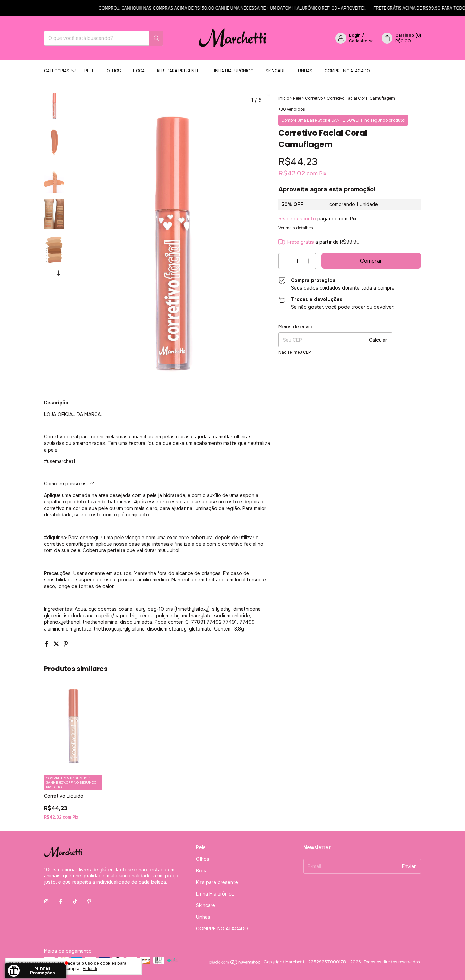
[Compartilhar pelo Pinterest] (65, 644)
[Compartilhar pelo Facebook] (47, 644)
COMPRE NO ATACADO (347, 71)
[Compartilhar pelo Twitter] (56, 644)
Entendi (90, 968)
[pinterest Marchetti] (89, 902)
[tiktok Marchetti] (75, 902)
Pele (89, 71)
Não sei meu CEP (294, 352)
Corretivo (314, 98)
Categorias (56, 71)
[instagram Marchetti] (46, 902)
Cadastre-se (361, 41)
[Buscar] (156, 38)
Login (355, 35)
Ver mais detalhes (295, 228)
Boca (139, 71)
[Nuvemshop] (235, 963)
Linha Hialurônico (232, 71)
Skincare (276, 71)
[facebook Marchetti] (60, 902)
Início (283, 98)
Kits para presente (178, 71)
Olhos (114, 71)
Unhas (305, 71)
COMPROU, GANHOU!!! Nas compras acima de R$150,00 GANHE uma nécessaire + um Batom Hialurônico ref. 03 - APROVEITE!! (223, 8)
